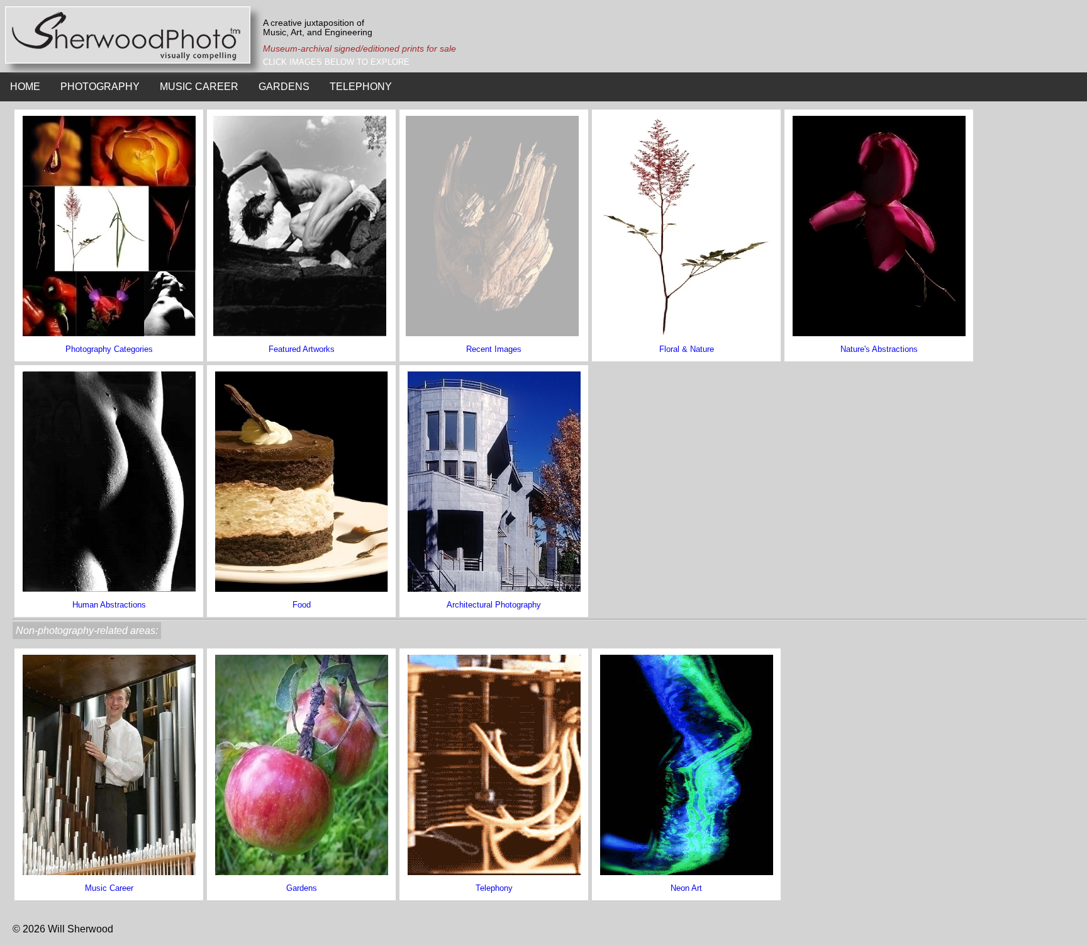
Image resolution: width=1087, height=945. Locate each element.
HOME (25, 86)
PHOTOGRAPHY (100, 86)
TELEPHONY (361, 86)
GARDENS (284, 86)
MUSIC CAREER (199, 86)
